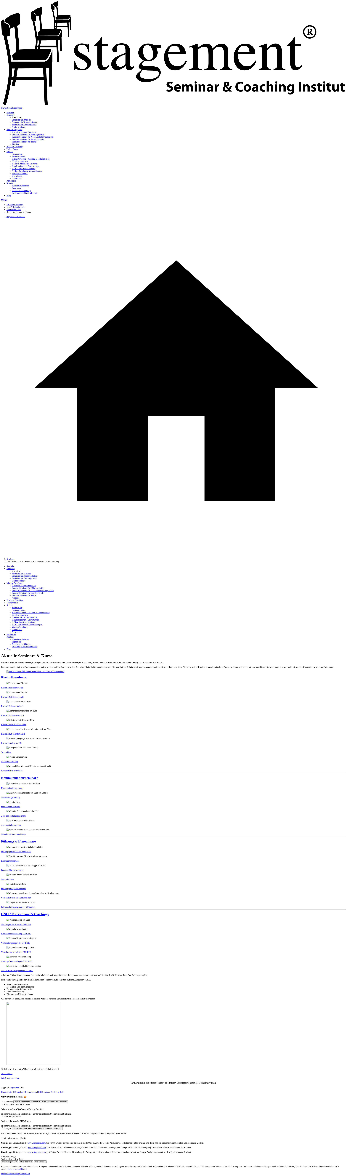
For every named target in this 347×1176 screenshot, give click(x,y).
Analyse (7, 1128)
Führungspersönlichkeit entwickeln (16, 851)
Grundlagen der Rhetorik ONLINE (16, 924)
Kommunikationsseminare (19, 778)
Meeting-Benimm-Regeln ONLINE (16, 961)
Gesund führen (7, 879)
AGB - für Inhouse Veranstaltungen (27, 171)
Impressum (16, 188)
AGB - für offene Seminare (23, 168)
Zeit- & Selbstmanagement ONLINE (17, 970)
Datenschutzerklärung (21, 190)
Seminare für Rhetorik (21, 120)
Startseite (10, 112)
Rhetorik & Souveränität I (12, 706)
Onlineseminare (18, 127)
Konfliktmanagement (10, 861)
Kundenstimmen (14, 209)
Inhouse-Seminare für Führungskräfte (28, 134)
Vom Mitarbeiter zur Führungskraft (16, 898)
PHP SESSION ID (12, 1116)
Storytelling (6, 752)
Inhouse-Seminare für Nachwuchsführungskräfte (33, 137)
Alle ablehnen (40, 1162)
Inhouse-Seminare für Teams (24, 142)
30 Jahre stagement (20, 161)
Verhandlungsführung (10, 797)
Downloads (17, 176)
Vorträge (15, 144)
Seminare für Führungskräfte (24, 125)
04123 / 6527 (6, 1073)
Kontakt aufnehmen (20, 186)
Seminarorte (17, 154)
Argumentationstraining (11, 825)
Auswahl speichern (9, 1162)
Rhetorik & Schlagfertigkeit (13, 734)
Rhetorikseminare (13, 677)
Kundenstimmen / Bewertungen (25, 166)
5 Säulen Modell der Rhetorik (24, 164)
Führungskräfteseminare (18, 841)
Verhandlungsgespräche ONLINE (15, 943)
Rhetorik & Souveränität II (12, 715)
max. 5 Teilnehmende (16, 207)
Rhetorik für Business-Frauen (13, 724)
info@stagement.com (10, 1078)
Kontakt (10, 183)
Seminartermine (18, 156)
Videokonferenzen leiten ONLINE (16, 952)
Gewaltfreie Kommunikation (13, 834)
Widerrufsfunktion (20, 173)
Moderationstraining (9, 761)
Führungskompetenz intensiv (13, 888)
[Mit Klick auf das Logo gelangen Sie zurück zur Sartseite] (173, 105)
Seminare (11, 115)
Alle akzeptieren (26, 1162)
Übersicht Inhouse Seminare (24, 132)
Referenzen (11, 181)
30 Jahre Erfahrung (15, 205)
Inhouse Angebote (14, 129)
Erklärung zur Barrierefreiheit (24, 193)
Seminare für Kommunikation (24, 122)
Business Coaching (15, 146)
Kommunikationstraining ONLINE (16, 934)
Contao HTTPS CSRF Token (17, 1104)
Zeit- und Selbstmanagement (13, 816)
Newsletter (16, 178)
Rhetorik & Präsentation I (12, 688)
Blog (9, 195)
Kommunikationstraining (11, 788)
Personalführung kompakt (12, 870)
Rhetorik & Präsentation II (12, 697)
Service (10, 151)
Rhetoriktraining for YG (11, 743)
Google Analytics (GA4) (14, 1138)
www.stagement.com (37, 1143)
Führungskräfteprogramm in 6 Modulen (18, 907)
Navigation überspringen (11, 108)
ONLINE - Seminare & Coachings (25, 914)
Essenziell (8, 1101)
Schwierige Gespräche (10, 806)
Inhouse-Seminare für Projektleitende (28, 139)
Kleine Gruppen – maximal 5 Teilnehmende (30, 159)
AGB (23, 1092)
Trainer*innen (12, 149)
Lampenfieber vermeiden (12, 771)
